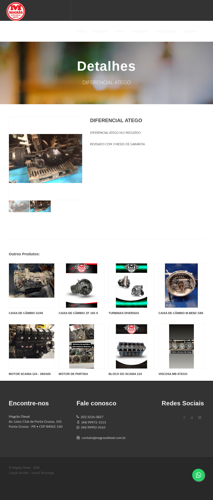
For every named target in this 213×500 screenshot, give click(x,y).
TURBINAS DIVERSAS (124, 313)
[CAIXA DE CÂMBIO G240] (31, 285)
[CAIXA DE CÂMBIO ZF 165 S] (81, 285)
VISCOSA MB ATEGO (173, 374)
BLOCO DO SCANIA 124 (125, 374)
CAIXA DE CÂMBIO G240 (26, 313)
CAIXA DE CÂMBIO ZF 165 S (78, 313)
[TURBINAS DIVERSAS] (131, 285)
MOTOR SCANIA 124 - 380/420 (30, 374)
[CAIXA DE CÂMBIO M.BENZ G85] (181, 285)
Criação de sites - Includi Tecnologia (31, 473)
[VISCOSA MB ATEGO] (181, 346)
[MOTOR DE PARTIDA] (81, 346)
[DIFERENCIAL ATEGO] (52, 158)
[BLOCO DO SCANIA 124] (131, 346)
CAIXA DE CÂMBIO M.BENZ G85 (181, 313)
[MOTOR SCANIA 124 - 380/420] (31, 346)
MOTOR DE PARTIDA (73, 374)
